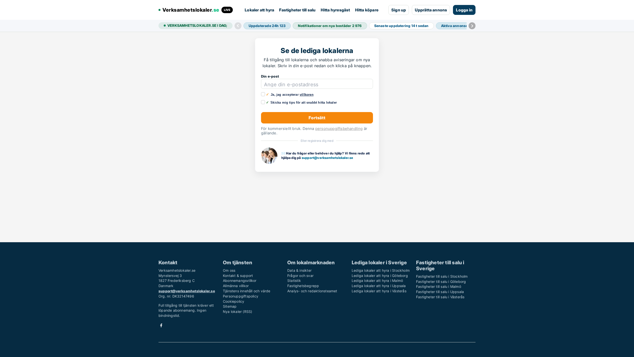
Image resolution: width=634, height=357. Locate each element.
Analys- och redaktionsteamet (312, 291)
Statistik (294, 280)
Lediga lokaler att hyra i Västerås (379, 291)
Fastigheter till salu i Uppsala (440, 292)
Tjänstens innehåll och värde (246, 291)
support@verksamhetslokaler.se (327, 158)
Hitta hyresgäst (335, 9)
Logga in (464, 9)
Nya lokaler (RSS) (237, 311)
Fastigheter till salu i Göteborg (441, 281)
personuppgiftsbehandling (339, 128)
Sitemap (230, 306)
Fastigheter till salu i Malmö (438, 286)
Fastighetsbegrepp (303, 286)
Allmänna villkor (236, 286)
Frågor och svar (300, 275)
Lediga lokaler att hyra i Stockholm (381, 270)
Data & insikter (299, 270)
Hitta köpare (366, 9)
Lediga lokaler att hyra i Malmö (377, 280)
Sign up (398, 9)
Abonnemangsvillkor (240, 280)
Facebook (161, 325)
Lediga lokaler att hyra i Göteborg (380, 275)
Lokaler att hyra (259, 9)
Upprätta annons (431, 9)
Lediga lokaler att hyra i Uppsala (379, 286)
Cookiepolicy (233, 301)
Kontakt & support (238, 275)
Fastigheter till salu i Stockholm (442, 276)
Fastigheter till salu (297, 9)
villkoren (307, 94)
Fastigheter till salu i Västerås (440, 297)
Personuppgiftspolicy (240, 296)
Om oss (229, 270)
